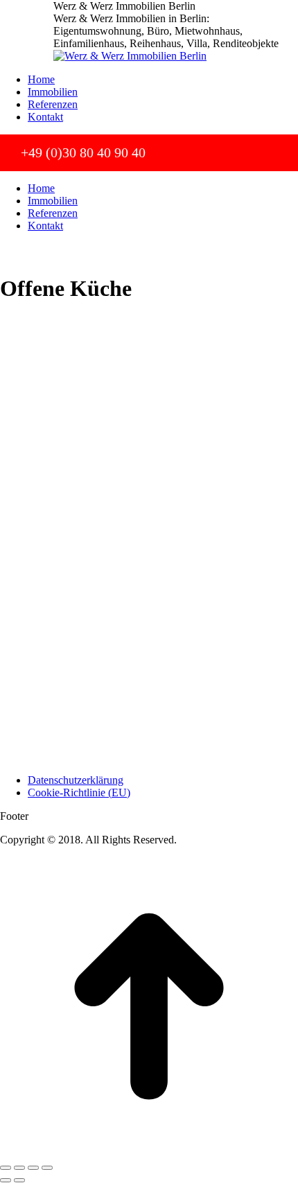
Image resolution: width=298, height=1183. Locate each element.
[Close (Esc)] (5, 1168)
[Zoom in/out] (47, 1168)
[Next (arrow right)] (19, 1180)
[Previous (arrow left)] (5, 1180)
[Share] (19, 1168)
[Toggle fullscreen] (33, 1168)
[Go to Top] (149, 1151)
